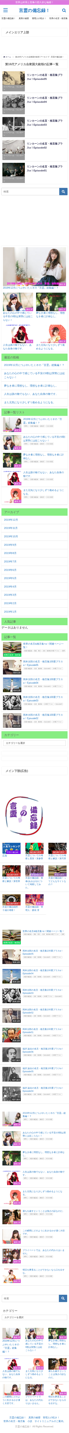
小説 (29, 1421)
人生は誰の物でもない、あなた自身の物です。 (31, 394)
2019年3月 (10, 595)
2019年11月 (11, 528)
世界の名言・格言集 (58, 18)
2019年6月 (10, 570)
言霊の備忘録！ (8, 18)
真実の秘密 (24, 18)
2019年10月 (11, 536)
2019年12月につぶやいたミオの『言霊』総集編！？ (34, 365)
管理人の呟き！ (39, 18)
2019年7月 (10, 561)
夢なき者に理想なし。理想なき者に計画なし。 (31, 385)
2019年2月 (10, 603)
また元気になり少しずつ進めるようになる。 (30, 402)
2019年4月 (10, 586)
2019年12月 (11, 519)
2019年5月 (10, 578)
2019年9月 (10, 545)
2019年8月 (10, 553)
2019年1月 (10, 611)
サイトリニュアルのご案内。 (50, 1421)
